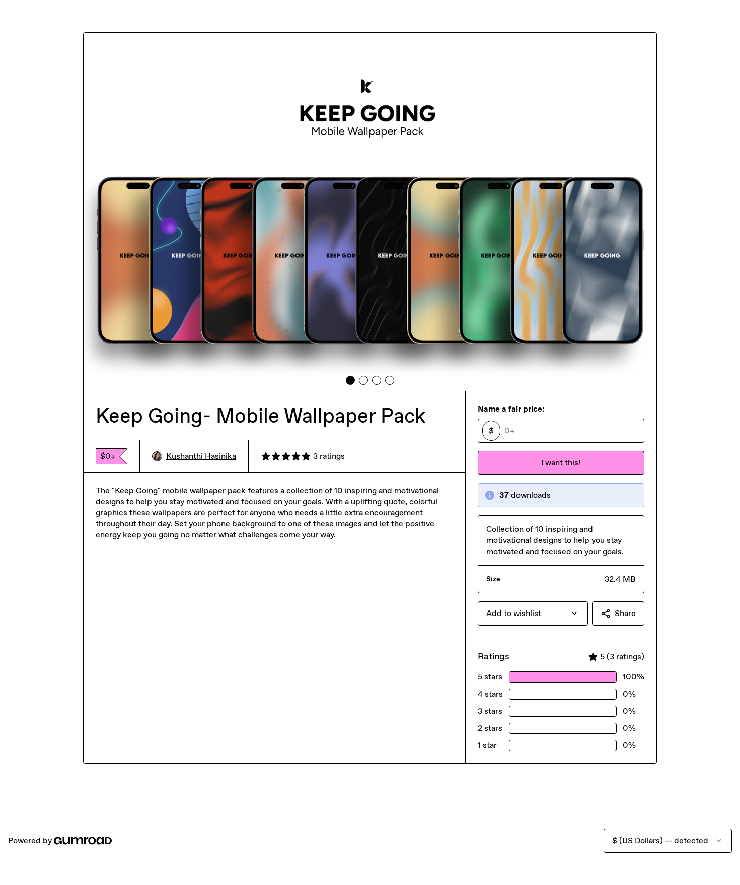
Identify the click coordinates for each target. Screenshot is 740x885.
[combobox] (533, 613)
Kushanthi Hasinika (201, 456)
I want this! (560, 462)
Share (625, 613)
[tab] (350, 380)
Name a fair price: (511, 409)
